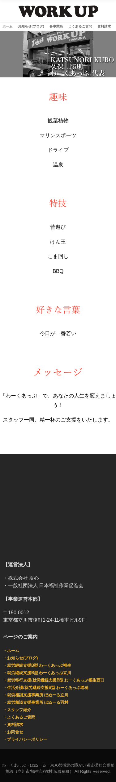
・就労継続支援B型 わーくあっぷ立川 (37, 673)
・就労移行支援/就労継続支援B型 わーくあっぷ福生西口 (54, 680)
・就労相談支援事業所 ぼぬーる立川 (35, 695)
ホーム (7, 26)
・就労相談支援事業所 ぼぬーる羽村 (35, 702)
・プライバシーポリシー (25, 739)
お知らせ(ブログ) (31, 26)
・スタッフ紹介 (17, 710)
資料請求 (104, 26)
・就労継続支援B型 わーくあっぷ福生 (37, 665)
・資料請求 (13, 724)
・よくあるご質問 (19, 717)
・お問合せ (13, 732)
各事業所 (56, 26)
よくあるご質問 (80, 26)
